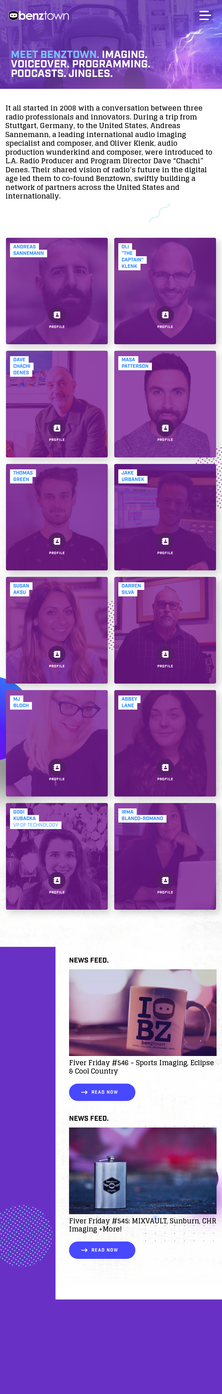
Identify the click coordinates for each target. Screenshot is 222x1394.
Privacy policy (111, 1370)
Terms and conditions (111, 1383)
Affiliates (111, 1342)
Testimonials (111, 1356)
